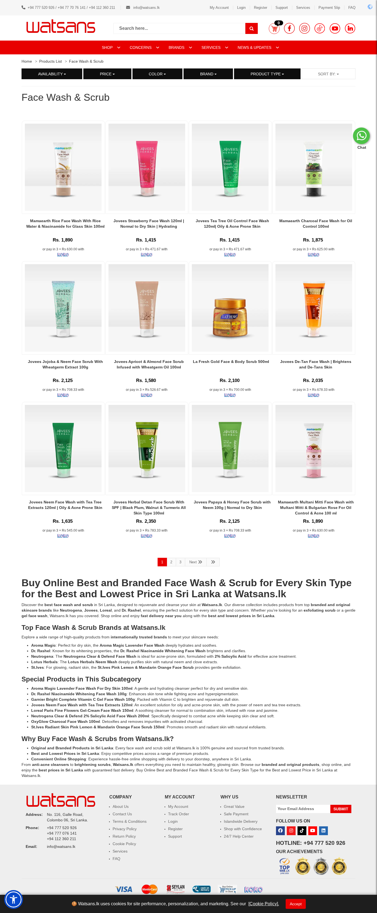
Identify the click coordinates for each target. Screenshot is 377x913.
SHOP (108, 47)
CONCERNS (141, 47)
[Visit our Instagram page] (304, 28)
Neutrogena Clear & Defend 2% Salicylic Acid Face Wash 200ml (90, 716)
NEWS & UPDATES (255, 47)
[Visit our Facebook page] (289, 28)
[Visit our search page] (251, 28)
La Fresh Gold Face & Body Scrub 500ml (231, 361)
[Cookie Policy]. (263, 903)
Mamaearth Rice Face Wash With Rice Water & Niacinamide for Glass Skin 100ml (65, 224)
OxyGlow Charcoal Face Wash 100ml (65, 721)
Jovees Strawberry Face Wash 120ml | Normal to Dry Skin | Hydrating (148, 224)
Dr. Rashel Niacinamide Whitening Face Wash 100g (79, 694)
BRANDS (177, 47)
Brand (207, 74)
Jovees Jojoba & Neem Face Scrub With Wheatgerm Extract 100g (65, 364)
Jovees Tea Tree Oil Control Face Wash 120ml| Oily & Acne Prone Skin (232, 224)
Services (303, 8)
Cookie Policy (124, 844)
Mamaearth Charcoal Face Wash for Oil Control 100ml (315, 224)
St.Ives (37, 667)
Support (281, 8)
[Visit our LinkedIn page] (350, 28)
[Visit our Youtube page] (335, 28)
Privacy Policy (125, 829)
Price (106, 74)
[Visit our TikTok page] (319, 28)
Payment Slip (329, 8)
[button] (274, 28)
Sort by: (327, 74)
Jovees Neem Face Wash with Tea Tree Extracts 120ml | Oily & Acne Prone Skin (65, 505)
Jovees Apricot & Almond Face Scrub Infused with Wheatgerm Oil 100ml (149, 364)
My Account (219, 8)
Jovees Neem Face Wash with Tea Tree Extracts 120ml (81, 705)
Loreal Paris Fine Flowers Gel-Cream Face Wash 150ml (82, 710)
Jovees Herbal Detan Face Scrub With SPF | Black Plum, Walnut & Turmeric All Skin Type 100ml (149, 507)
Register (260, 8)
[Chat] (361, 136)
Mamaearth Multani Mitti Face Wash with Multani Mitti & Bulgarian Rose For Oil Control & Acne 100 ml (316, 507)
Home (27, 61)
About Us (121, 806)
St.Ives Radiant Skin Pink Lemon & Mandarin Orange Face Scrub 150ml (97, 727)
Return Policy (124, 836)
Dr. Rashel (40, 651)
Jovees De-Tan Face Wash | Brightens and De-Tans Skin (315, 364)
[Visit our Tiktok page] (302, 830)
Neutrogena (42, 656)
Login (241, 8)
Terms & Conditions (130, 821)
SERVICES (211, 47)
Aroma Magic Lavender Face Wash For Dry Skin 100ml (81, 688)
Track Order (178, 814)
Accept (296, 904)
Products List (50, 61)
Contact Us (122, 814)
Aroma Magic (43, 645)
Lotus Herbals (44, 662)
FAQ (351, 8)
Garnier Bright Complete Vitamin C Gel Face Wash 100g (83, 699)
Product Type (266, 74)
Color (156, 74)
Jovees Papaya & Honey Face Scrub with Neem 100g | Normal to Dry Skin (232, 505)
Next (193, 562)
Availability (51, 74)
